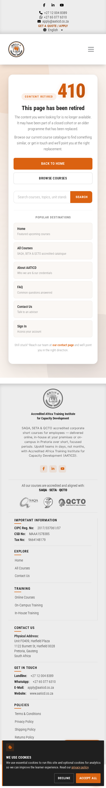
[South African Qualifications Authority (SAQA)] (29, 503)
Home (33, 231)
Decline (64, 778)
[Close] (98, 687)
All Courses (41, 250)
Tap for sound (56, 710)
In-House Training (27, 613)
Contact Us (27, 309)
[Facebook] (44, 5)
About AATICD (34, 270)
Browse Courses (53, 178)
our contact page (63, 345)
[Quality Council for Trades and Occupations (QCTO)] (72, 503)
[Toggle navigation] (91, 49)
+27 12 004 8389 (42, 676)
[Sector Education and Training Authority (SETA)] (48, 503)
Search (82, 197)
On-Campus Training (29, 605)
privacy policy (79, 767)
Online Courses (25, 597)
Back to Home (53, 163)
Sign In (29, 328)
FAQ (34, 289)
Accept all (88, 778)
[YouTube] (62, 5)
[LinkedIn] (53, 5)
